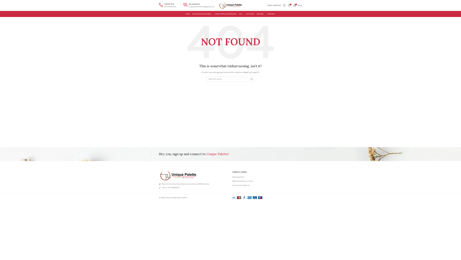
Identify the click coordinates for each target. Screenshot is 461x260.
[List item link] (194, 187)
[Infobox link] (167, 5)
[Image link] (194, 175)
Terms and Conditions (240, 185)
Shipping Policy (238, 177)
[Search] (284, 5)
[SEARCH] (252, 79)
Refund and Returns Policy (242, 181)
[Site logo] (230, 5)
